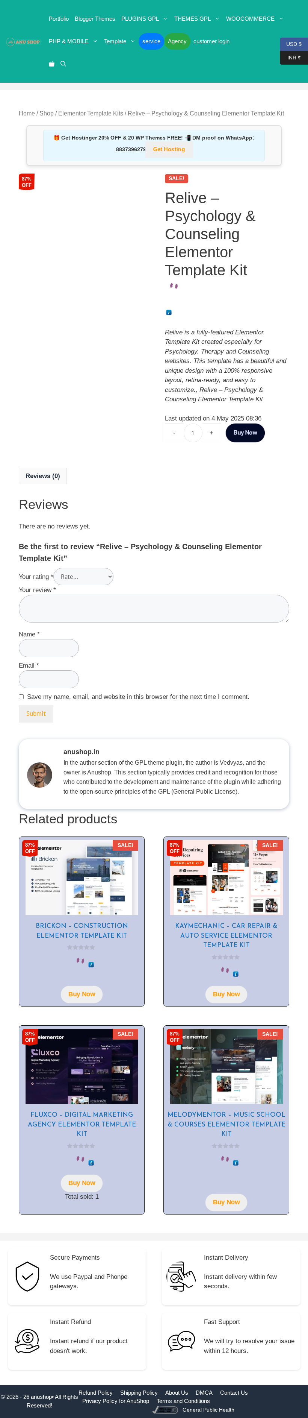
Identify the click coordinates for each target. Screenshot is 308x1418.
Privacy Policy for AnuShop (115, 1401)
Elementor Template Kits (90, 113)
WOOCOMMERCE (250, 18)
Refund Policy (96, 1392)
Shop (46, 113)
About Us (176, 1392)
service (151, 41)
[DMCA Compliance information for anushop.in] (166, 1409)
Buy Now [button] (81, 994)
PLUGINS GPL (140, 18)
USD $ (291, 43)
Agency (177, 41)
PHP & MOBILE (69, 41)
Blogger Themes (95, 18)
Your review (37, 590)
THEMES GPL (192, 18)
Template (115, 41)
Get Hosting (169, 149)
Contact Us (234, 1392)
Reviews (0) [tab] (43, 476)
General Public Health (208, 1410)
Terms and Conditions (183, 1401)
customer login (211, 41)
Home (27, 113)
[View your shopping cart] (51, 64)
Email (29, 665)
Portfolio (59, 18)
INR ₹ (290, 57)
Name (29, 634)
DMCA (204, 1392)
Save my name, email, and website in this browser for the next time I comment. (138, 696)
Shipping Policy (139, 1392)
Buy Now (245, 432)
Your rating (36, 576)
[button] (63, 64)
